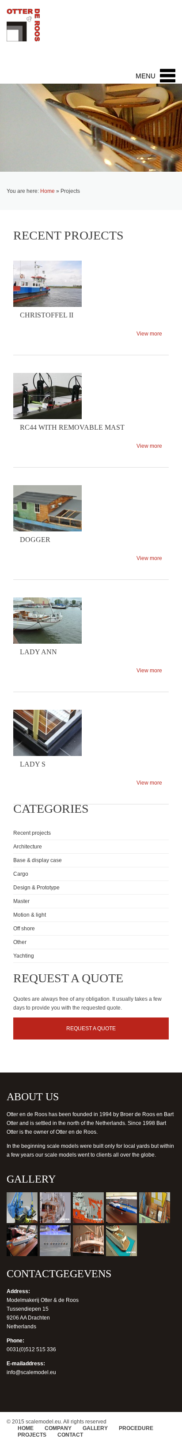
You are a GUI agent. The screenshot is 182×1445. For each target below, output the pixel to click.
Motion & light (29, 915)
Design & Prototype (36, 888)
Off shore (24, 928)
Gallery (95, 1428)
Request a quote (91, 1028)
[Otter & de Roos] (23, 30)
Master (21, 901)
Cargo (20, 874)
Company (58, 1428)
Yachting (23, 956)
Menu (145, 76)
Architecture (27, 847)
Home (47, 191)
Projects (32, 1435)
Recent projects (32, 833)
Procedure (136, 1428)
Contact (70, 1435)
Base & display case (37, 860)
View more (149, 334)
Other (20, 942)
